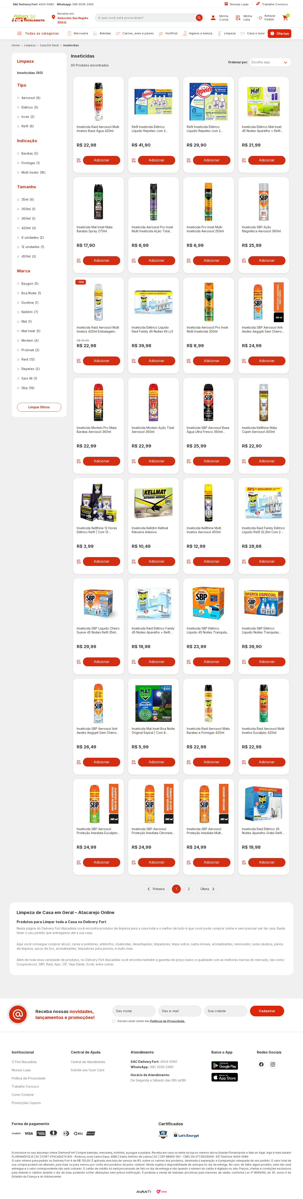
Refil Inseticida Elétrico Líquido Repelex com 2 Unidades (203, 129)
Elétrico (30, 107)
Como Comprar (23, 1094)
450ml (29, 256)
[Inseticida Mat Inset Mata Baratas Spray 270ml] (98, 202)
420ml (29, 228)
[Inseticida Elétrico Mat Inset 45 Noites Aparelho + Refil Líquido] (263, 102)
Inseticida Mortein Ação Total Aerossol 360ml (153, 430)
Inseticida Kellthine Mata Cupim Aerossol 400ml (259, 430)
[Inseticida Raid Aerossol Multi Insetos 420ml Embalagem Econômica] (98, 302)
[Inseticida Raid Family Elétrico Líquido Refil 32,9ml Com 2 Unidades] (263, 503)
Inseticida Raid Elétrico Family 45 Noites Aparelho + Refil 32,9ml (153, 630)
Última (205, 889)
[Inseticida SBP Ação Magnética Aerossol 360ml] (263, 202)
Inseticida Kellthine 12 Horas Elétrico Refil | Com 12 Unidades (97, 530)
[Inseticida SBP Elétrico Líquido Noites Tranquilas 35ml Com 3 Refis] (263, 603)
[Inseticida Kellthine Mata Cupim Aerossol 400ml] (263, 402)
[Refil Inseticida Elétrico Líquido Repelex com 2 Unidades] (208, 102)
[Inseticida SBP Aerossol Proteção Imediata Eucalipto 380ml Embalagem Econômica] (98, 804)
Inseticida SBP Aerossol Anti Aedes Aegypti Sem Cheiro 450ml (97, 731)
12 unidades (33, 247)
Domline (30, 302)
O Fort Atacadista (24, 1062)
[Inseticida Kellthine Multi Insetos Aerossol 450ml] (208, 503)
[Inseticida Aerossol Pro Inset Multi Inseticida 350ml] (208, 302)
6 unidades (33, 237)
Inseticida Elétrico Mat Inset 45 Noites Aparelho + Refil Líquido (261, 129)
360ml (28, 218)
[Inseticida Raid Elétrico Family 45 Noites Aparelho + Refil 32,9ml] (153, 603)
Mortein (30, 340)
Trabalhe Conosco (275, 4)
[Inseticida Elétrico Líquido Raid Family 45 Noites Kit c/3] (153, 302)
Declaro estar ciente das (151, 1021)
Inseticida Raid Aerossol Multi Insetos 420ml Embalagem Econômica (98, 329)
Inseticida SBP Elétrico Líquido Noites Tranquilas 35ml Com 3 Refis (260, 630)
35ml (28, 199)
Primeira (159, 889)
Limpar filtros (39, 407)
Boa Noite (31, 293)
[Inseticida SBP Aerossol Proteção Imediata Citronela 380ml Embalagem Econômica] (153, 804)
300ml (28, 209)
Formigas (31, 163)
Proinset (30, 350)
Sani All (29, 378)
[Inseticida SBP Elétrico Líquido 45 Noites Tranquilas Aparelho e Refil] (208, 603)
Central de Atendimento (88, 1062)
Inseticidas (71, 45)
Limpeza (29, 45)
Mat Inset (31, 331)
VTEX (161, 1192)
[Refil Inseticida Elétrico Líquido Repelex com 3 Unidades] (153, 102)
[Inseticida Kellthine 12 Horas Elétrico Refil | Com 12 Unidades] (98, 503)
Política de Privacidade (28, 1078)
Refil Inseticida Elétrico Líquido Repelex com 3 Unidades (148, 129)
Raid (28, 359)
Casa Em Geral (49, 45)
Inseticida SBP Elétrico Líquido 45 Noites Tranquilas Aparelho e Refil (207, 630)
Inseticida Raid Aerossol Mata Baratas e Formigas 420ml (208, 730)
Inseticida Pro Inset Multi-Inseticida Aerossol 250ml (205, 229)
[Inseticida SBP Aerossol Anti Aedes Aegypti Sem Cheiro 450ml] (98, 703)
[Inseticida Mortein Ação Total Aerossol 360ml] (153, 402)
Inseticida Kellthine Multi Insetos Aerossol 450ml (204, 530)
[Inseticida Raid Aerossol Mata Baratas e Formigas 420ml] (208, 703)
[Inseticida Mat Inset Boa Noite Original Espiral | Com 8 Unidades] (153, 703)
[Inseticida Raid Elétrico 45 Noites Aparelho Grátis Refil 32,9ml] (263, 804)
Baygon (30, 283)
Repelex (31, 369)
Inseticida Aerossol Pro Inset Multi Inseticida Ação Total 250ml (152, 229)
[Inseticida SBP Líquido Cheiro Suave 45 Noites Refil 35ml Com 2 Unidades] (98, 603)
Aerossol (31, 98)
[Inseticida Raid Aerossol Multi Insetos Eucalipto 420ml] (263, 703)
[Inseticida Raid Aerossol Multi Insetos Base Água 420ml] (98, 102)
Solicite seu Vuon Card (87, 1070)
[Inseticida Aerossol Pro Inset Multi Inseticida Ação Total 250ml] (153, 202)
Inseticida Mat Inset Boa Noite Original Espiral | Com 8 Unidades (153, 731)
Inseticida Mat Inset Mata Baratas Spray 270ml (94, 229)
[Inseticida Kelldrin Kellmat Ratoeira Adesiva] (153, 503)
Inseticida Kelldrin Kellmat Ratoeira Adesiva (150, 530)
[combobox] (74, 18)
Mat (27, 321)
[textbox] (150, 17)
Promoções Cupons (26, 1103)
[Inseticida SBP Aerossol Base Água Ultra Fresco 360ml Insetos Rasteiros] (208, 402)
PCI (163, 1134)
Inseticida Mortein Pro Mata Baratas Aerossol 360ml (96, 430)
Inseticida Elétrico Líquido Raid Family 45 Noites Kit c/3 (152, 329)
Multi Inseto (34, 172)
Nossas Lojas (240, 4)
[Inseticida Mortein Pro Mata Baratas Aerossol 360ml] (98, 402)
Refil (28, 126)
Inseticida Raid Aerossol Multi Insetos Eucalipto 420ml (263, 730)
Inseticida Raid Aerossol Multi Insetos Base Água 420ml (98, 129)
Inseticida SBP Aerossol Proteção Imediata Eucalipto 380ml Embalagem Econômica (98, 831)
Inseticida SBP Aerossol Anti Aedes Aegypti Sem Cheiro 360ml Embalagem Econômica (263, 329)
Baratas (30, 153)
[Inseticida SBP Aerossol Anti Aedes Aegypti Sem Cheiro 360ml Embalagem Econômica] (263, 302)
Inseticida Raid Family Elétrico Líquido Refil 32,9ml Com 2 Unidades (263, 530)
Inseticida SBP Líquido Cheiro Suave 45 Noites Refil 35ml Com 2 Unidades (98, 630)
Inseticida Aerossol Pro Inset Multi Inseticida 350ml (207, 329)
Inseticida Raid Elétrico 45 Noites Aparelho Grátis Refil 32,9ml (262, 831)
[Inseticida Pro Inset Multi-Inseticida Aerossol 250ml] (208, 202)
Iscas (28, 116)
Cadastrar (267, 1011)
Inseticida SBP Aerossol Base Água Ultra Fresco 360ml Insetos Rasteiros (208, 430)
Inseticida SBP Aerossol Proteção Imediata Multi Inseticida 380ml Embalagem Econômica (207, 831)
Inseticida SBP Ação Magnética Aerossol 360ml (261, 229)
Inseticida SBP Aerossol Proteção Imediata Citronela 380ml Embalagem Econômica (153, 831)
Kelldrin (30, 312)
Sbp (28, 388)
